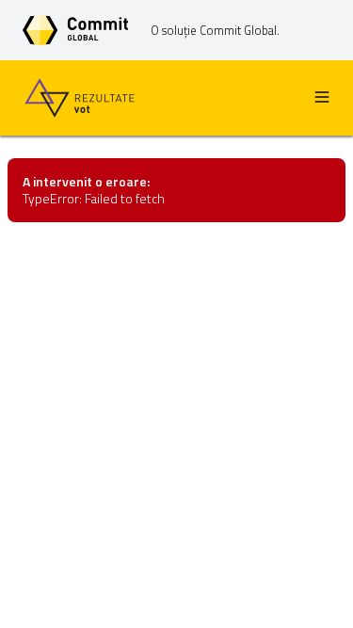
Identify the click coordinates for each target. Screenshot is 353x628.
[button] (321, 98)
